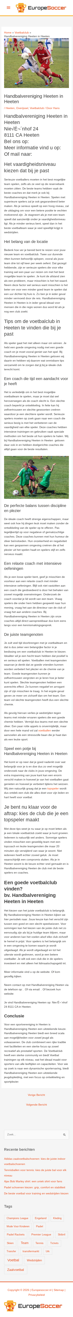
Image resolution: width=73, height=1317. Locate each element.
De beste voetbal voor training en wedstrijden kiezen (36, 1193)
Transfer (11, 1251)
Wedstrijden (34, 1260)
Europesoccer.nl (41, 1290)
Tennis (39, 1243)
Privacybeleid (36, 1294)
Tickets (54, 1243)
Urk (48, 1251)
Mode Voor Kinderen (18, 1226)
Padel (39, 1226)
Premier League (41, 1234)
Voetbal (13, 1260)
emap (60, 1290)
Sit (55, 1290)
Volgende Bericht (36, 1104)
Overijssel (22, 108)
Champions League (17, 1218)
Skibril (61, 1234)
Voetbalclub (37, 108)
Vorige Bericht (36, 1095)
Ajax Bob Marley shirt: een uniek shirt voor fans (33, 1181)
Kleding (57, 1218)
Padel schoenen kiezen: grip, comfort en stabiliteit (34, 1187)
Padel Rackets (16, 1234)
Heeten (10, 108)
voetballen (44, 730)
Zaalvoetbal (15, 1270)
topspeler (53, 788)
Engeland (41, 1218)
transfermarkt (31, 1251)
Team (24, 1243)
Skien (10, 1243)
